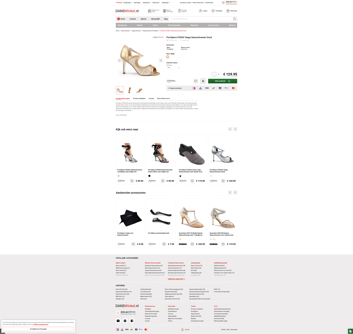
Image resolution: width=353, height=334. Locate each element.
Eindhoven (146, 2)
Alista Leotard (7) (121, 265)
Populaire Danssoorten (176, 263)
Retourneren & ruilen (151, 313)
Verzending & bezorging (152, 311)
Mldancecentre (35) (146, 296)
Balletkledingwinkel (220, 263)
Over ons (170, 313)
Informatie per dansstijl (221, 313)
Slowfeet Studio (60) (171, 291)
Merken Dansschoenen (153, 263)
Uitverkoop (122, 25)
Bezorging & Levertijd (185, 2)
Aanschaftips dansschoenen (222, 309)
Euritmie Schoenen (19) (175, 268)
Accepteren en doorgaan (38, 329)
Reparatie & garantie (151, 316)
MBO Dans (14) (120, 296)
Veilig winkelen (172, 316)
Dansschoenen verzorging (221, 311)
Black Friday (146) (196, 268)
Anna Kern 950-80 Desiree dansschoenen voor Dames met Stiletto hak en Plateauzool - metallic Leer (221, 234)
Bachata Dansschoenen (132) (176, 265)
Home (123, 19)
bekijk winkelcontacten (231, 3)
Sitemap (187, 329)
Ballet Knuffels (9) (219, 265)
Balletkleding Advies (220, 316)
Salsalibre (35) (120, 299)
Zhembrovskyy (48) (146, 294)
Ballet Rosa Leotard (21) (123, 268)
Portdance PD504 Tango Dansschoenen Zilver (219, 171)
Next (235, 129)
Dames (140, 25)
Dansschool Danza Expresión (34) (199, 291)
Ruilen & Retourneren (198, 2)
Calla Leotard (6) (120, 273)
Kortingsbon (194, 311)
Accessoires (213, 25)
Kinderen (194, 25)
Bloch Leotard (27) (121, 270)
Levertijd (151, 98)
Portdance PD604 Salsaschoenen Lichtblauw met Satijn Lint (129, 171)
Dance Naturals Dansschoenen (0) (155, 273)
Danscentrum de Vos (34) (172, 299)
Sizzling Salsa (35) (145, 289)
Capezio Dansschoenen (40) (153, 270)
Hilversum (156, 2)
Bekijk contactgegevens (41, 324)
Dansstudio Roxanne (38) (196, 294)
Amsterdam (127, 2)
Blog (166, 19)
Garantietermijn (209, 2)
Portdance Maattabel (139, 98)
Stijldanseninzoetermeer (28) (173, 294)
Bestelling (148, 309)
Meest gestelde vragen (220, 321)
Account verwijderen (197, 309)
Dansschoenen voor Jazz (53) (222, 270)
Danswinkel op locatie (197, 321)
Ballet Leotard (120, 263)
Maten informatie (196, 316)
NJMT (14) (217, 289)
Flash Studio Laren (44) (122, 294)
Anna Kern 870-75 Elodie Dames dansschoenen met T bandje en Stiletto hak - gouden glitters (191, 234)
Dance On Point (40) (121, 289)
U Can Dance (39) (145, 291)
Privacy (170, 321)
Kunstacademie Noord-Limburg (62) (199, 299)
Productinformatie (123, 98)
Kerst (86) (194, 270)
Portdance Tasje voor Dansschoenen (125, 234)
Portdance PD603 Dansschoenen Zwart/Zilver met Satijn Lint (160, 171)
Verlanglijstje (219, 11)
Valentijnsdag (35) (196, 273)
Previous (230, 129)
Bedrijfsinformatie (173, 309)
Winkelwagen (233, 11)
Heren (155, 25)
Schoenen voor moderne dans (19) (224, 273)
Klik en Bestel (220, 81)
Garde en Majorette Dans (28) (176, 270)
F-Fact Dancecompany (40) (222, 291)
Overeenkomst (172, 311)
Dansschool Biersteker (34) (197, 289)
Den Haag (137, 2)
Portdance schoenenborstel (158, 233)
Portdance (170, 49)
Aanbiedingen (195, 263)
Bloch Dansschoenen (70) (152, 268)
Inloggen (205, 11)
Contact (133, 19)
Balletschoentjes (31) (220, 268)
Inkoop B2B (155, 19)
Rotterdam (165, 2)
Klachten (193, 318)
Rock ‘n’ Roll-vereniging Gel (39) (174, 289)
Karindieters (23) (194, 296)
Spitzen (143, 19)
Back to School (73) (196, 265)
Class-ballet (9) (169, 296)
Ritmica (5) (143, 299)
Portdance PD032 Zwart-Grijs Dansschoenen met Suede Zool (190, 171)
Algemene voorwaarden (175, 318)
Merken (232, 25)
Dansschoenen (174, 25)
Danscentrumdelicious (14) (123, 291)
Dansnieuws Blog (219, 318)
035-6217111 (231, 2)
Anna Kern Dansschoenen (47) (154, 265)
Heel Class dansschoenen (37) (177, 273)
